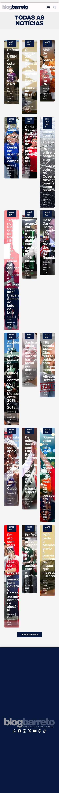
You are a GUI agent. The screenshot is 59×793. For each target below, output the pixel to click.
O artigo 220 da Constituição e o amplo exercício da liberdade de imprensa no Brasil (35, 72)
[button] (48, 7)
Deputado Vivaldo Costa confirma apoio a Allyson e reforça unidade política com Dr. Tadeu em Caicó (15, 463)
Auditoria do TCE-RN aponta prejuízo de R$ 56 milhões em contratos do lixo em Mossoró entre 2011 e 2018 (15, 374)
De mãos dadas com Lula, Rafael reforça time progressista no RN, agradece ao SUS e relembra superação (35, 464)
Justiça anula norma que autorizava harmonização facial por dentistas (37, 356)
